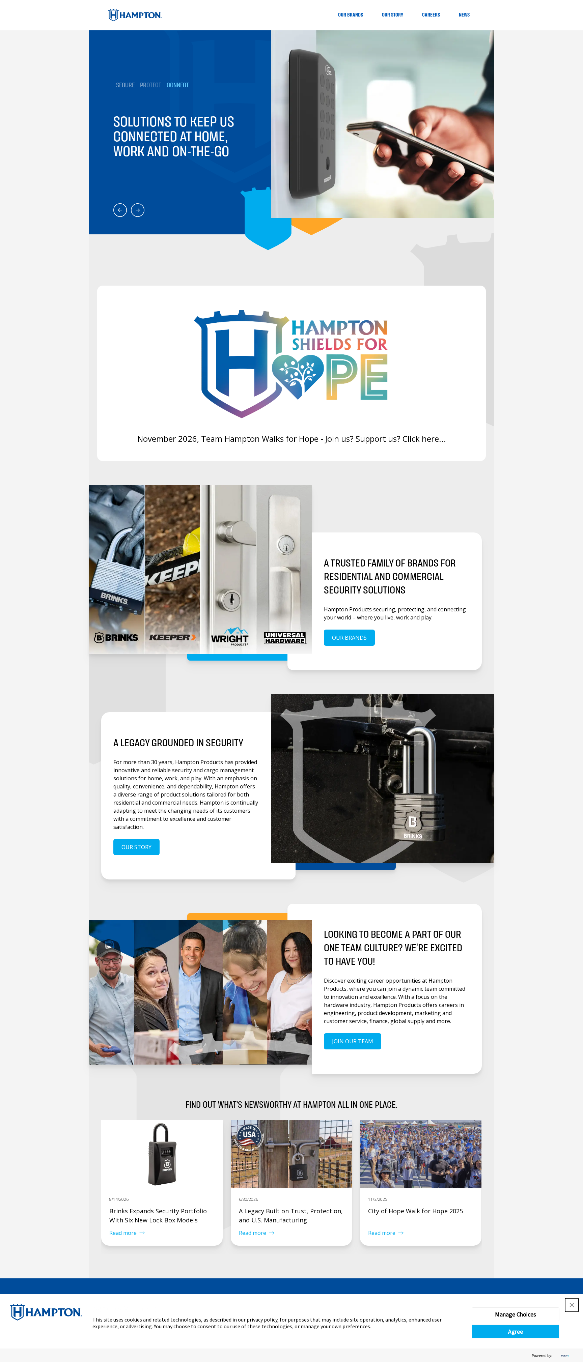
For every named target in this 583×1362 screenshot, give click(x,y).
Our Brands (350, 15)
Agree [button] (515, 1331)
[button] (572, 1305)
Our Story (392, 15)
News (464, 15)
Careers (431, 15)
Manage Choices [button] (515, 1314)
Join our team (352, 1041)
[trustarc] (564, 1355)
